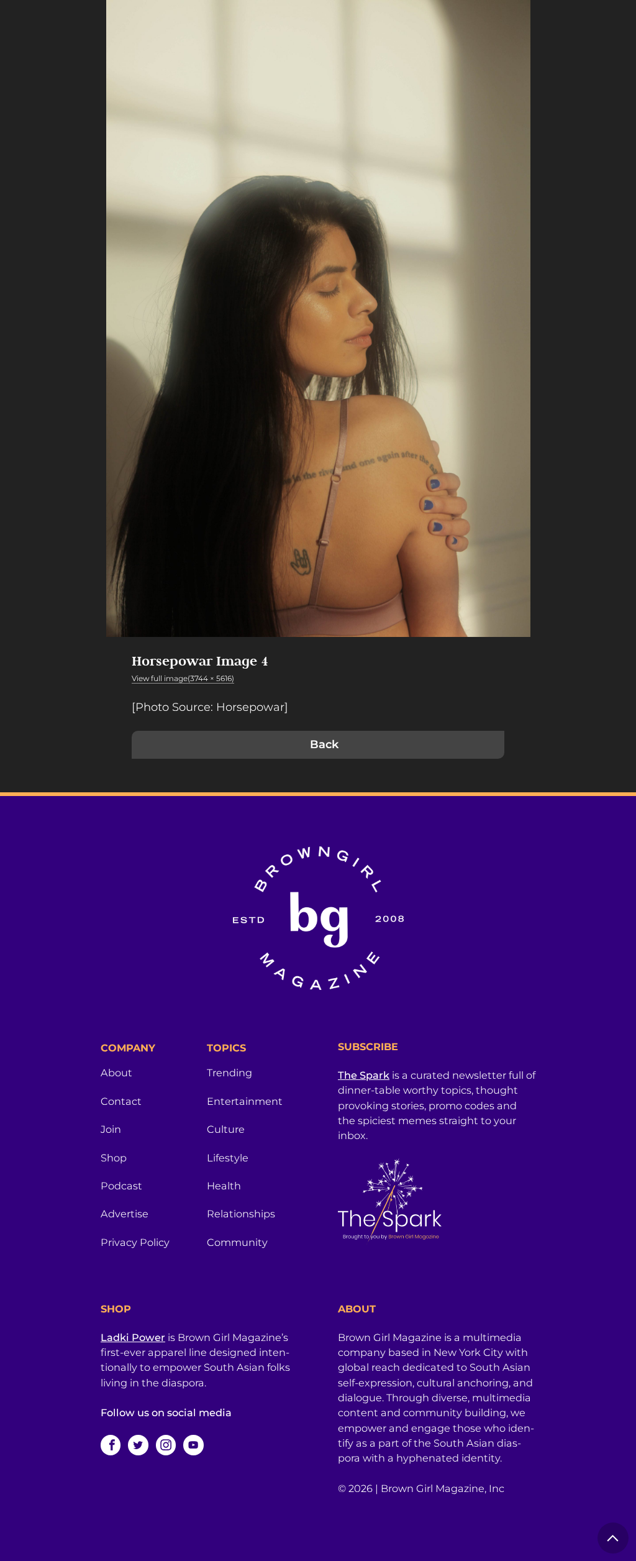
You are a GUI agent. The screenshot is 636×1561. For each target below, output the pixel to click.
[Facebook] (110, 1445)
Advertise (124, 1213)
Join (111, 1129)
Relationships (241, 1213)
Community (237, 1242)
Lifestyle (227, 1157)
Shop (114, 1157)
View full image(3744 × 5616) (183, 678)
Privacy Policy (135, 1242)
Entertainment (245, 1101)
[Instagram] (166, 1445)
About (116, 1072)
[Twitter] (138, 1445)
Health (224, 1185)
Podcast (121, 1185)
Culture (226, 1129)
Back (324, 744)
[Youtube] (193, 1445)
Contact (121, 1101)
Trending (229, 1072)
